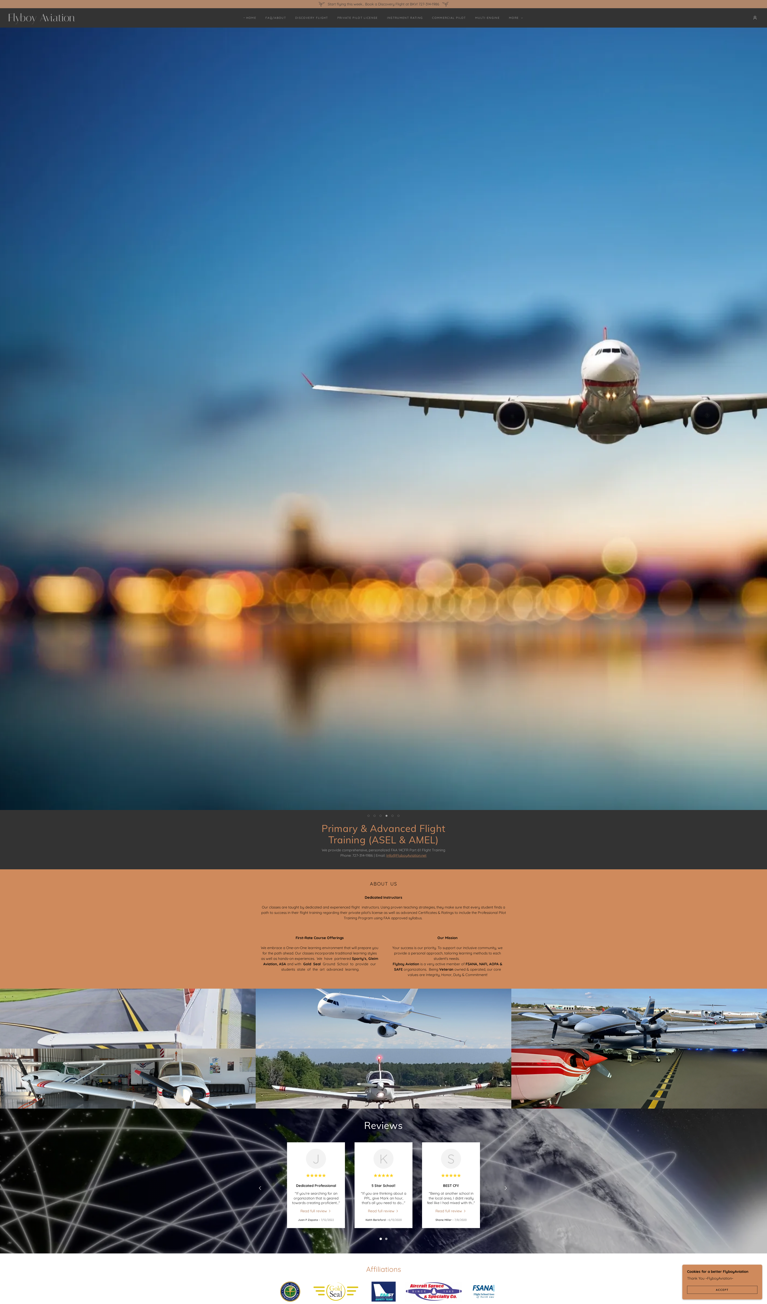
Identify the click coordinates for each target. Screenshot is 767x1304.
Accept (722, 1289)
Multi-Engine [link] (487, 18)
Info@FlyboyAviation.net (406, 855)
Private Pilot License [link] (357, 18)
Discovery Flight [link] (311, 18)
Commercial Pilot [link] (449, 18)
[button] (515, 17)
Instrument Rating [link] (405, 18)
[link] (117, 20)
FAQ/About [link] (275, 18)
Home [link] (251, 18)
